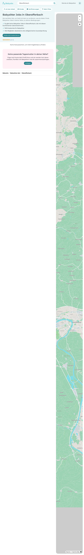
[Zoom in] (79, 16)
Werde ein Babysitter (69, 3)
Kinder (21, 9)
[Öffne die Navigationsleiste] (79, 3)
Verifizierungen (33, 9)
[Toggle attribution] (81, 552)
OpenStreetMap (76, 552)
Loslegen (28, 63)
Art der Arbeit (10, 9)
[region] (69, 283)
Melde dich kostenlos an (12, 35)
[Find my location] (79, 24)
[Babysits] (8, 3)
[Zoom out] (79, 19)
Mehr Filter (47, 9)
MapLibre (68, 552)
